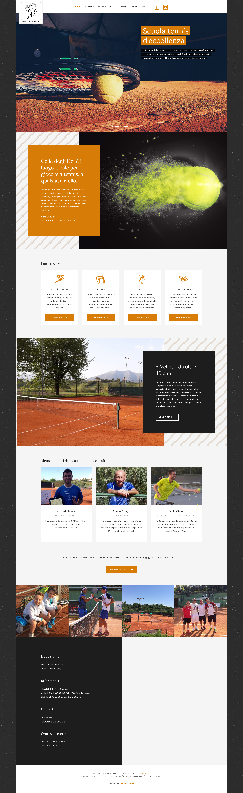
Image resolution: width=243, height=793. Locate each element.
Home (77, 7)
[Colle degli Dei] (31, 12)
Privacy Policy (143, 773)
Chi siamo (89, 7)
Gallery (124, 7)
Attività (102, 7)
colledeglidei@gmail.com (53, 721)
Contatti (145, 7)
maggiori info (59, 317)
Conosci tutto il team (121, 569)
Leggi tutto (166, 417)
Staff (113, 7)
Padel (134, 7)
